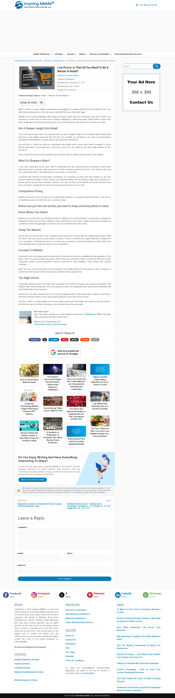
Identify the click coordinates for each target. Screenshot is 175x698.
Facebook (35, 340)
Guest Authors (73, 75)
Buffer (74, 340)
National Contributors (76, 618)
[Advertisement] (87, 31)
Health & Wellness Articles (26, 659)
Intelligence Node (93, 314)
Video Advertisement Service (79, 622)
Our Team (70, 652)
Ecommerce (70, 79)
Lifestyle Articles (22, 668)
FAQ (67, 648)
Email (95, 340)
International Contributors (78, 614)
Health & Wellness (41, 54)
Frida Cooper (43, 311)
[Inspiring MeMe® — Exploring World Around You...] (34, 5)
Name (21, 553)
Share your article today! (32, 480)
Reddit (85, 340)
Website (22, 565)
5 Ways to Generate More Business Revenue (137, 663)
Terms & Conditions (75, 660)
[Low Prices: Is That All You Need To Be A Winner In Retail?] (36, 78)
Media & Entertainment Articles (28, 672)
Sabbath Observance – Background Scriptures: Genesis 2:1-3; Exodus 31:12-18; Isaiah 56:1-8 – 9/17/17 (88, 506)
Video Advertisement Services (128, 54)
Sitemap (69, 656)
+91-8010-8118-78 (148, 5)
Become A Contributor (100, 54)
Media (82, 54)
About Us (70, 635)
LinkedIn (53, 340)
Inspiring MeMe (83, 696)
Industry (70, 54)
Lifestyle (58, 54)
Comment (23, 527)
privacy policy (88, 673)
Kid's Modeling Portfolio (25, 680)
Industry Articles (22, 663)
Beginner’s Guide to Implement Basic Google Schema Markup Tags (40, 505)
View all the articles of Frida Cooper (50, 324)
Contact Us (71, 639)
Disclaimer (71, 644)
